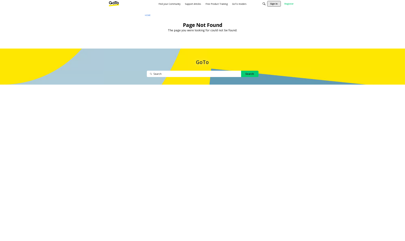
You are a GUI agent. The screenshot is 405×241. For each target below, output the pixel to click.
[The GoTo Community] (114, 3)
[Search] (264, 4)
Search (249, 74)
